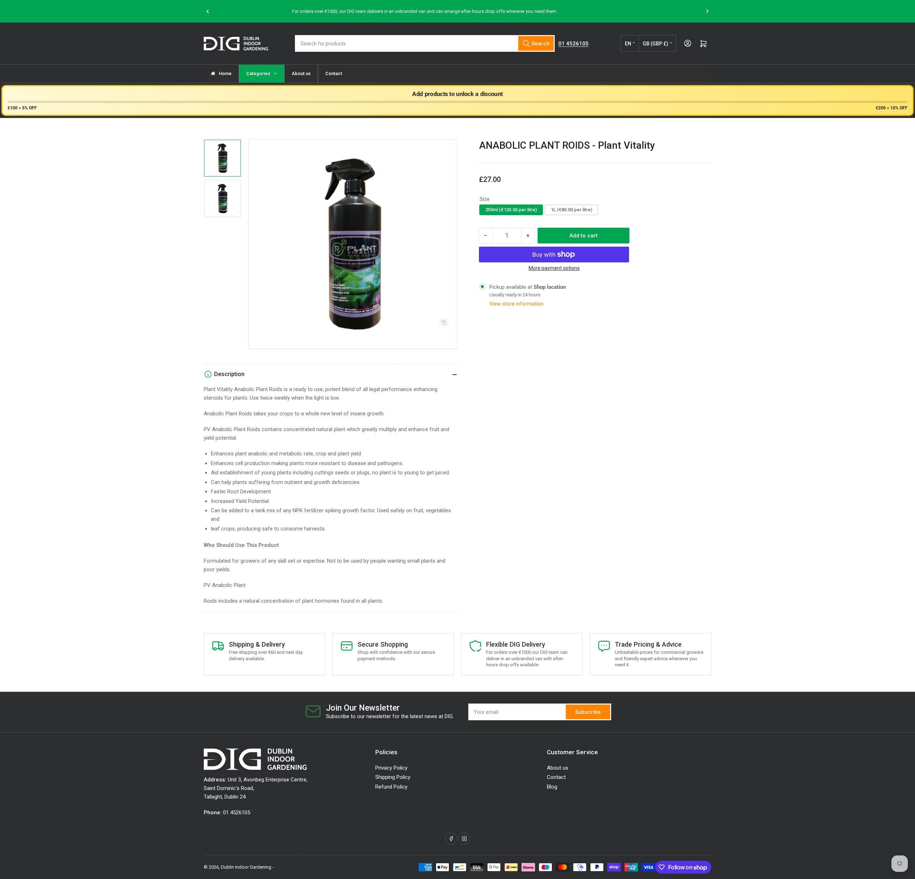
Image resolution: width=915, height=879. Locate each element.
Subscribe (588, 712)
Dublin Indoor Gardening (246, 867)
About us (557, 768)
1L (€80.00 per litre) (571, 209)
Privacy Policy (391, 768)
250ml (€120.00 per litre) (511, 209)
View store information (516, 304)
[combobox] (424, 43)
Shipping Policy (392, 777)
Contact (556, 777)
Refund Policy (391, 787)
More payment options (554, 268)
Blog (552, 787)
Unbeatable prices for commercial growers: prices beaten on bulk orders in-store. (559, 11)
